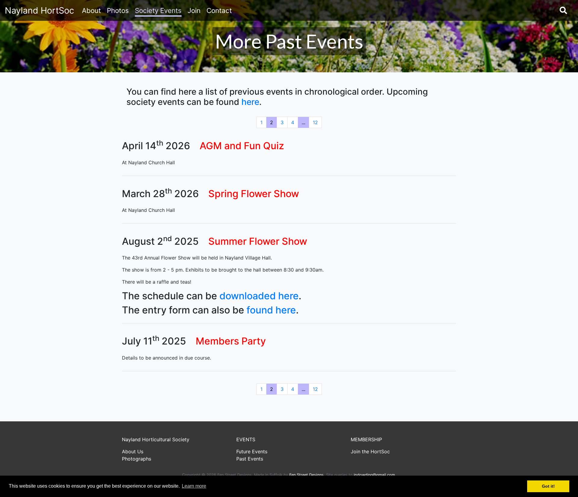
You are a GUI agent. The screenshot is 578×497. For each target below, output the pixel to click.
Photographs (136, 459)
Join (194, 10)
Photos (118, 10)
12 (315, 122)
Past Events (249, 459)
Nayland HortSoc (39, 10)
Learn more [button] (194, 486)
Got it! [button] (548, 486)
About (91, 10)
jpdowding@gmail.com (374, 475)
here (250, 102)
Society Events (158, 10)
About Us (132, 451)
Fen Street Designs (306, 475)
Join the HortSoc (370, 451)
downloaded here (259, 296)
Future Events (251, 451)
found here (271, 310)
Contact (219, 10)
